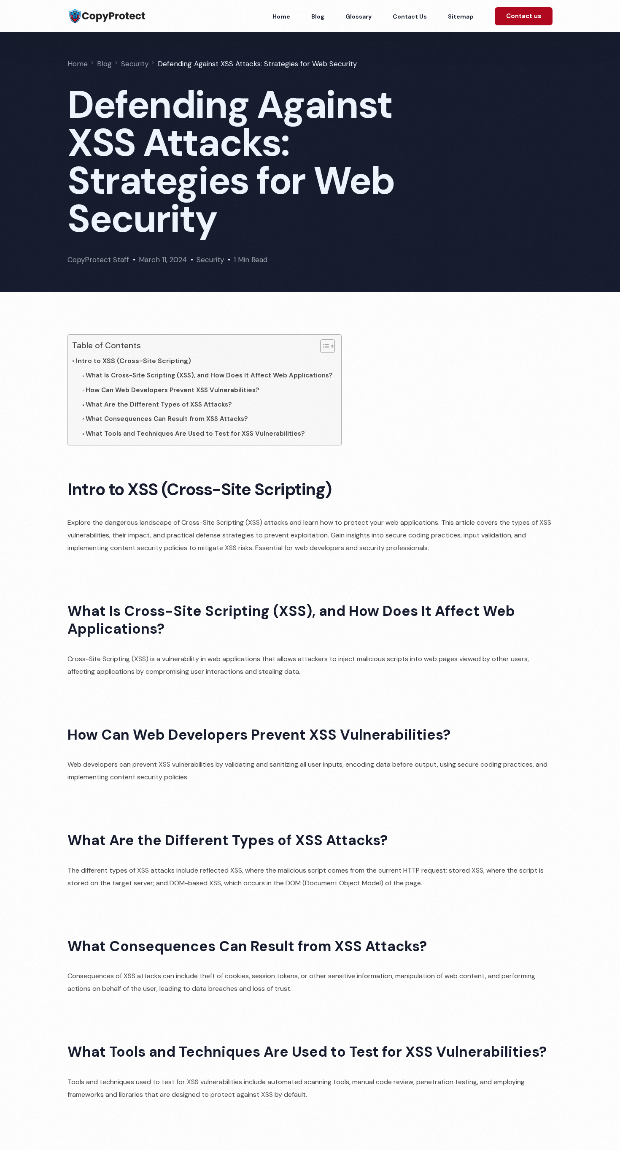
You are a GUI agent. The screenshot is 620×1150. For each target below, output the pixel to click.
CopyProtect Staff (98, 259)
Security (210, 259)
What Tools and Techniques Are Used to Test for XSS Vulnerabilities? (195, 433)
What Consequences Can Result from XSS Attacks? (167, 419)
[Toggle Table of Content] (323, 346)
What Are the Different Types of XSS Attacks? (159, 404)
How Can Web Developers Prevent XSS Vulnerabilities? (172, 390)
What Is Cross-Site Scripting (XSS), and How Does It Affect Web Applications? (209, 375)
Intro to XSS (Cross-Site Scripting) (133, 360)
